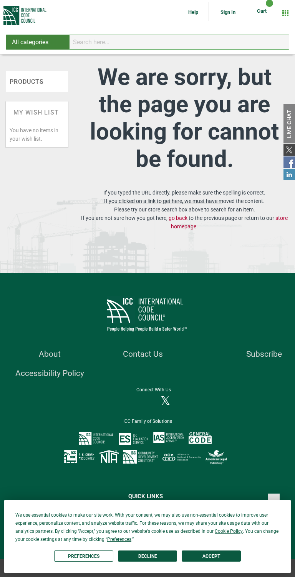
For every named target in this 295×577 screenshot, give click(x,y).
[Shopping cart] (263, 13)
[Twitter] (165, 401)
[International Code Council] (25, 15)
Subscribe (264, 354)
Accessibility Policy (49, 373)
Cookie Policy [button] (229, 531)
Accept (211, 556)
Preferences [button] (119, 539)
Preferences (83, 556)
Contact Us (143, 354)
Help (193, 12)
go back (178, 218)
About (50, 354)
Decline (147, 556)
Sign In (228, 12)
